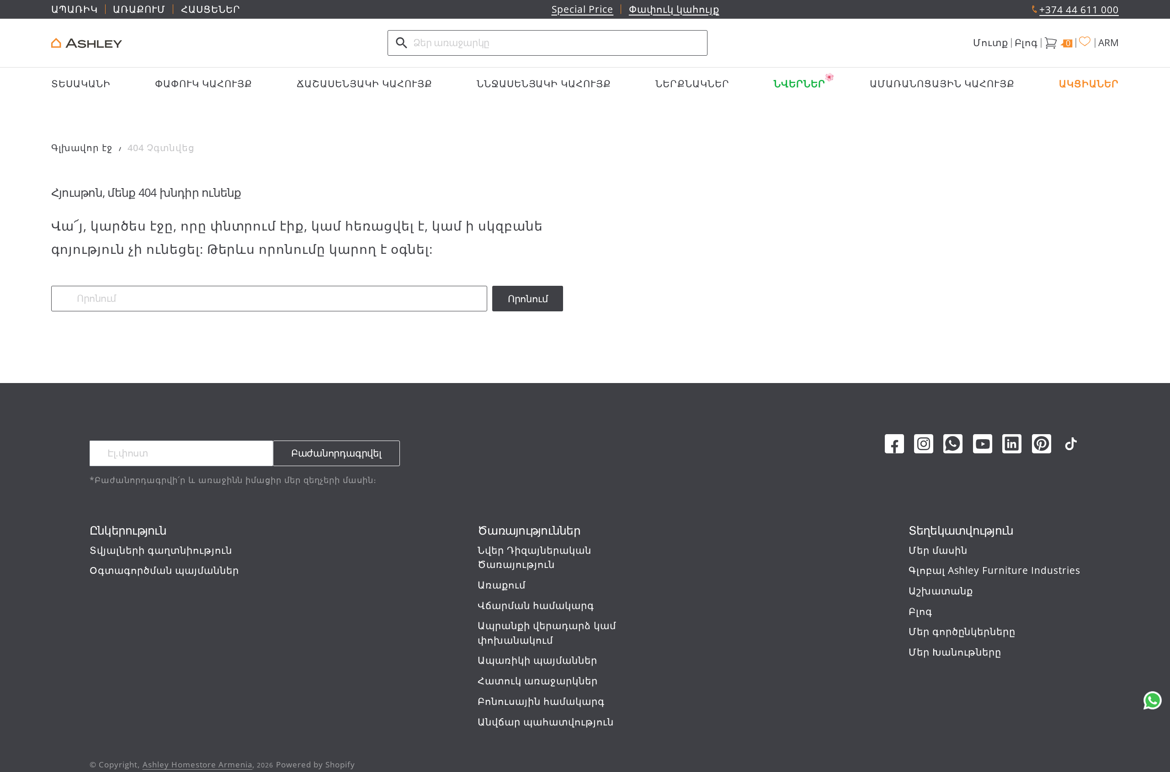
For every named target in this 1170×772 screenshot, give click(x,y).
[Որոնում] (402, 43)
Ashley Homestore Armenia (198, 764)
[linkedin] (1011, 443)
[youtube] (982, 443)
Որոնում (528, 298)
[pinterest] (1041, 443)
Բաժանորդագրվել (336, 452)
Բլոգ (1026, 42)
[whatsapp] (953, 443)
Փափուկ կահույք (674, 9)
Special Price (583, 9)
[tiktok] (1070, 443)
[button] (990, 43)
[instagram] (923, 443)
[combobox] (547, 43)
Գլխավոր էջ (81, 148)
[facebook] (894, 443)
